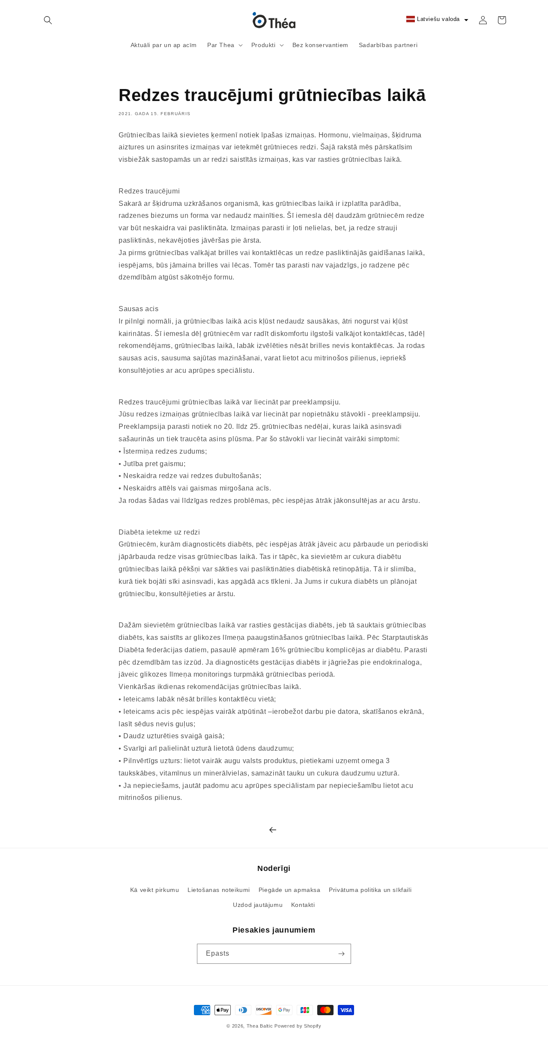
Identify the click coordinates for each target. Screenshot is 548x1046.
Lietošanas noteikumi (219, 889)
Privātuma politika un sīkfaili (370, 889)
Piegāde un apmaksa (290, 889)
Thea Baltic (260, 1025)
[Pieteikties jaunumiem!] (341, 954)
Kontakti (303, 904)
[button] (48, 20)
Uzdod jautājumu (258, 904)
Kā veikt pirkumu (154, 889)
